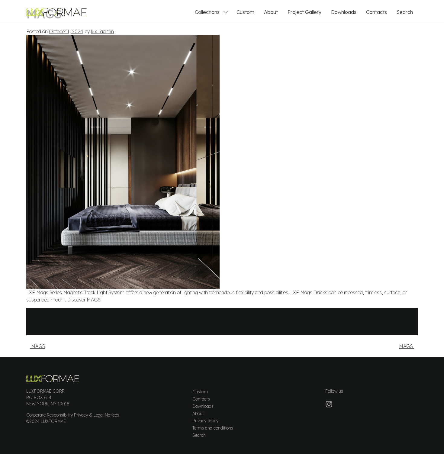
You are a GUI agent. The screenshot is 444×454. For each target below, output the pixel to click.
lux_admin (102, 31)
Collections (207, 12)
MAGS (37, 346)
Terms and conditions (212, 428)
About (271, 12)
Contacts (376, 12)
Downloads (343, 12)
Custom (245, 12)
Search (405, 12)
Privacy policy (205, 420)
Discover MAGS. (84, 300)
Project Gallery (304, 12)
